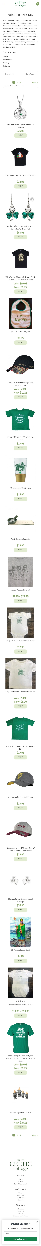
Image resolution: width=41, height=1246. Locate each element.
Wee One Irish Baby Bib (20, 331)
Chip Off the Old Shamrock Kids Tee (20, 691)
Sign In (20, 1179)
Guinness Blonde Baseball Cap (20, 797)
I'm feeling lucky (20, 1239)
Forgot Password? (20, 1184)
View (20, 135)
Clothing (6, 56)
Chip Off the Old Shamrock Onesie (21, 640)
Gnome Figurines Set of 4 (20, 1112)
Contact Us (20, 1211)
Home (20, 1193)
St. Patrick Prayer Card (20, 950)
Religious (6, 66)
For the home (8, 60)
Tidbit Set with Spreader (20, 539)
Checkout (20, 1195)
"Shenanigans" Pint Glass (20, 488)
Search (20, 1200)
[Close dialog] (37, 1221)
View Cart (20, 1198)
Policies (20, 1214)
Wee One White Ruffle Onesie (20, 1005)
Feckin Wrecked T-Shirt (20, 590)
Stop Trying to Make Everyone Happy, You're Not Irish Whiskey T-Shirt (20, 1058)
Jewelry (6, 63)
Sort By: (7, 86)
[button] (20, 74)
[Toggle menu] (3, 4)
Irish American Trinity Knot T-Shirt (20, 175)
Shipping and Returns (20, 1216)
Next (34, 83)
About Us (20, 1209)
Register (20, 1182)
